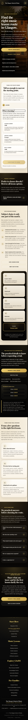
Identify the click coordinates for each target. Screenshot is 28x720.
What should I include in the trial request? (11, 541)
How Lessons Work (13, 262)
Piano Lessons (13, 645)
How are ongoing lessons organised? (10, 553)
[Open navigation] (25, 3)
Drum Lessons (13, 653)
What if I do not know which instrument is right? (11, 528)
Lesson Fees (13, 633)
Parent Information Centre (13, 687)
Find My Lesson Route (14, 49)
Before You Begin (4, 381)
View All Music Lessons (13, 603)
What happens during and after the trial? (11, 547)
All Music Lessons (13, 656)
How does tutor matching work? (9, 534)
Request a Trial (13, 626)
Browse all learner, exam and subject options (11, 197)
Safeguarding (13, 692)
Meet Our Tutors (13, 266)
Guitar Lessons (13, 650)
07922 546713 (13, 708)
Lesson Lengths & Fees (5, 379)
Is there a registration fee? (8, 560)
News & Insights (13, 675)
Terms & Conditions (13, 690)
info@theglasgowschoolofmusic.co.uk (13, 710)
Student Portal (13, 684)
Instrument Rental (13, 673)
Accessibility (13, 695)
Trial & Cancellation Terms (14, 381)
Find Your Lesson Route (13, 628)
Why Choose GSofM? (13, 667)
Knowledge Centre (13, 670)
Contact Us (13, 636)
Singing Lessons (13, 648)
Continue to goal (14, 162)
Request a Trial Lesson (14, 54)
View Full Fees (13, 375)
